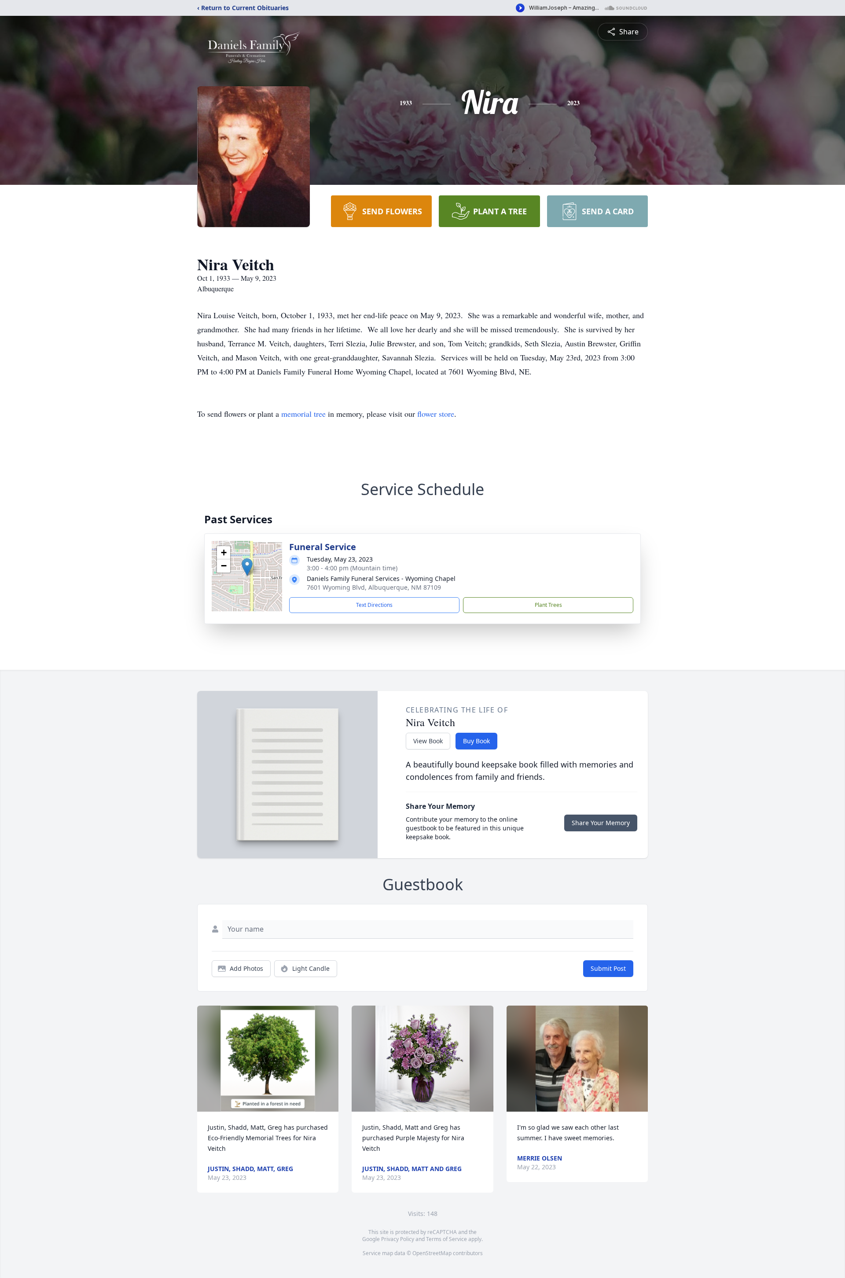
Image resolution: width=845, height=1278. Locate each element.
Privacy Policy (397, 1239)
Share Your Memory (601, 823)
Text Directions (374, 605)
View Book (428, 741)
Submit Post (608, 968)
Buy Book (476, 741)
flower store (435, 413)
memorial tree (303, 413)
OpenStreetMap (432, 1253)
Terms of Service (446, 1239)
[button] (247, 567)
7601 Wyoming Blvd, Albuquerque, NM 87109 (374, 587)
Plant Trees (548, 605)
